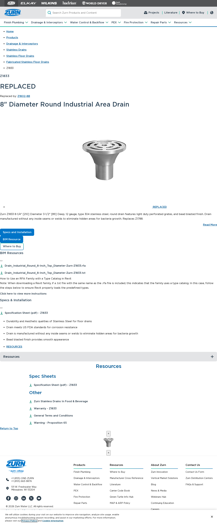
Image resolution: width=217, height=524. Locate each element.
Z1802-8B (23, 96)
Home (10, 31)
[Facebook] (9, 498)
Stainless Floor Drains (20, 55)
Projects (154, 12)
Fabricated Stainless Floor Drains (27, 62)
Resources (180, 22)
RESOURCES (14, 346)
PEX (114, 22)
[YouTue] (39, 498)
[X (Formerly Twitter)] (32, 498)
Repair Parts (159, 22)
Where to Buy (195, 12)
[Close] (1, 260)
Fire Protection (133, 22)
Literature (170, 12)
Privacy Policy (29, 521)
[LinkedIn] (24, 498)
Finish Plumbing (14, 22)
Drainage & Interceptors (47, 22)
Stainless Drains (16, 49)
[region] (108, 517)
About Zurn (158, 465)
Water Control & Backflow (87, 22)
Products (12, 37)
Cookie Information (52, 521)
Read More (210, 224)
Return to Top (9, 428)
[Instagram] (17, 498)
